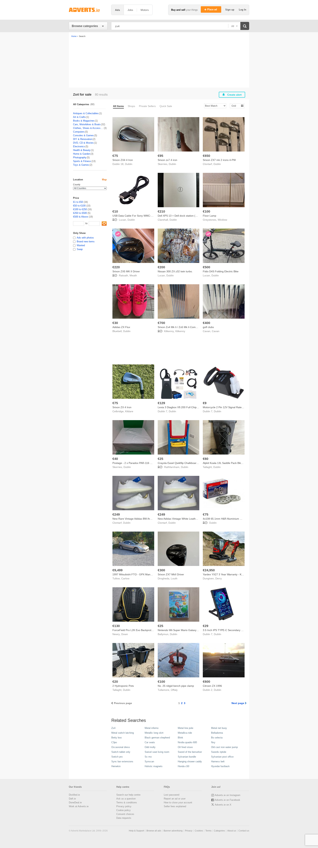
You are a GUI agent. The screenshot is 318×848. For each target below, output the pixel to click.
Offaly (174, 689)
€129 (161, 403)
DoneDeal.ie (75, 802)
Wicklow (222, 219)
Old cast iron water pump (224, 747)
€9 (204, 403)
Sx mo (148, 756)
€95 (160, 156)
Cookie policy (123, 810)
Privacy (188, 830)
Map (104, 179)
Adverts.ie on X (223, 804)
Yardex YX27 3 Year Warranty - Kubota (225, 574)
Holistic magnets (153, 766)
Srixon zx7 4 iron (167, 159)
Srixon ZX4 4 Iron (122, 159)
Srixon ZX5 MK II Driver (126, 271)
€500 (206, 267)
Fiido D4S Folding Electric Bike (221, 271)
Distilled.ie (74, 794)
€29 (205, 626)
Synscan (149, 761)
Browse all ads (153, 830)
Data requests (123, 818)
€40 (115, 459)
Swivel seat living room (157, 752)
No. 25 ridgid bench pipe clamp (176, 685)
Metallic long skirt (154, 732)
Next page (238, 703)
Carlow (125, 578)
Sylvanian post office (222, 756)
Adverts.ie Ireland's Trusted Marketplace (88, 10)
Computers (79, 131)
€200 (161, 267)
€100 (206, 211)
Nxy (213, 742)
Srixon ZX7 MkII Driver (171, 574)
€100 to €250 (80, 209)
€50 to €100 (79, 205)
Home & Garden (81, 153)
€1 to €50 (78, 202)
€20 (115, 681)
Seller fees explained (175, 806)
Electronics (79, 146)
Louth (174, 578)
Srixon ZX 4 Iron (121, 407)
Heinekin (116, 766)
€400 (206, 323)
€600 (206, 681)
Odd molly (150, 747)
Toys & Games (81, 164)
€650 (206, 156)
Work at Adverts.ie (79, 806)
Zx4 (113, 728)
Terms (208, 830)
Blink (180, 737)
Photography (79, 157)
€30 (115, 323)
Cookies (199, 830)
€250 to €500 (80, 213)
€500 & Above (80, 216)
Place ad (212, 9)
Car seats (150, 742)
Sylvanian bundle (187, 756)
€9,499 (117, 570)
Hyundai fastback (220, 766)
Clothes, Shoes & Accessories (88, 128)
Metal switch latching (122, 732)
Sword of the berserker (190, 752)
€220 (116, 267)
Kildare (129, 411)
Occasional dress (120, 747)
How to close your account (178, 802)
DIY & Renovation (82, 139)
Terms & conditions (126, 802)
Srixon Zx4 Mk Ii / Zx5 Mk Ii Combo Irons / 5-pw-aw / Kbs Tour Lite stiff (199, 327)
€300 (161, 570)
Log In (242, 9)
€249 (116, 514)
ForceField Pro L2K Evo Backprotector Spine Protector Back (147, 630)
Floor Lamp (209, 215)
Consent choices (125, 814)
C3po (114, 742)
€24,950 (209, 570)
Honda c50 (183, 766)
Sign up (230, 9)
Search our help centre (128, 794)
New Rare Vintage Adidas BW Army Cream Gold (140, 518)
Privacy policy (123, 806)
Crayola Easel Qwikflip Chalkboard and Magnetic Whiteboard (193, 463)
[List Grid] (235, 105)
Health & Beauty (82, 150)
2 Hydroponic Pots (123, 685)
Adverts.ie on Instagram (227, 795)
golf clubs (208, 327)
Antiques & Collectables (86, 113)
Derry (218, 578)
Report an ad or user (175, 798)
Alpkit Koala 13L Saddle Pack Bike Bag (225, 463)
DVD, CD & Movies (83, 142)
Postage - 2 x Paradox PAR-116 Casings (135, 463)
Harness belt (218, 761)
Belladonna (217, 732)
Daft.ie (72, 798)
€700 (161, 323)
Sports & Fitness (82, 161)
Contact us (244, 830)
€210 (161, 211)
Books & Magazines (84, 120)
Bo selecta (216, 737)
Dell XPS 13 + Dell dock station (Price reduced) (185, 215)
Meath (133, 275)
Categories (219, 830)
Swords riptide (218, 752)
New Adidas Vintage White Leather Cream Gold (185, 518)
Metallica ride (185, 732)
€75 (115, 156)
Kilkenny (180, 331)
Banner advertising (173, 830)
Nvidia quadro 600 (187, 742)
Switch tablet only (120, 752)
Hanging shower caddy (190, 761)
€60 (205, 459)
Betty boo (116, 737)
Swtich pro (117, 756)
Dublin (128, 164)
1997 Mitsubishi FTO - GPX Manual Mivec (136, 574)
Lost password (171, 794)
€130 (116, 626)
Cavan (215, 331)
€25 (160, 459)
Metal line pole (185, 728)
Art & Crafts (79, 117)
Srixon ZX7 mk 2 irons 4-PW (219, 159)
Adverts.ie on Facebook (227, 800)
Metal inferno (151, 728)
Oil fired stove (185, 747)
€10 (115, 211)
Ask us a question (126, 798)
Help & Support (136, 830)
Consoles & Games (83, 135)
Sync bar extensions (122, 761)
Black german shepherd (157, 737)
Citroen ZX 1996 (212, 685)
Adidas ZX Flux (121, 327)
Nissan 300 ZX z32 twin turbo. (175, 271)
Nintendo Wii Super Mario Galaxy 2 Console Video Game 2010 (194, 630)
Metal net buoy (219, 728)
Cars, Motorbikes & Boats (87, 124)
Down (124, 634)
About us (231, 830)
